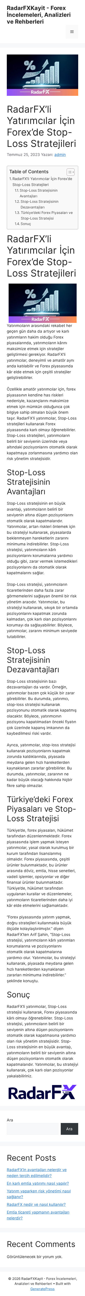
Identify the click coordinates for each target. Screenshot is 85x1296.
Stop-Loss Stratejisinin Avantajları (39, 193)
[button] (68, 172)
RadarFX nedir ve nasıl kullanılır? (36, 1204)
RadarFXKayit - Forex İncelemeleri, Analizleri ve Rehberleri (39, 15)
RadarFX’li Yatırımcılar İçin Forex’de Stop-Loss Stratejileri (42, 181)
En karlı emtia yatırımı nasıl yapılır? (38, 1183)
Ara (10, 1120)
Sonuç (26, 224)
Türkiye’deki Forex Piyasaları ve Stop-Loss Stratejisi (47, 215)
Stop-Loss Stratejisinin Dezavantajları (39, 204)
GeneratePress (42, 1289)
